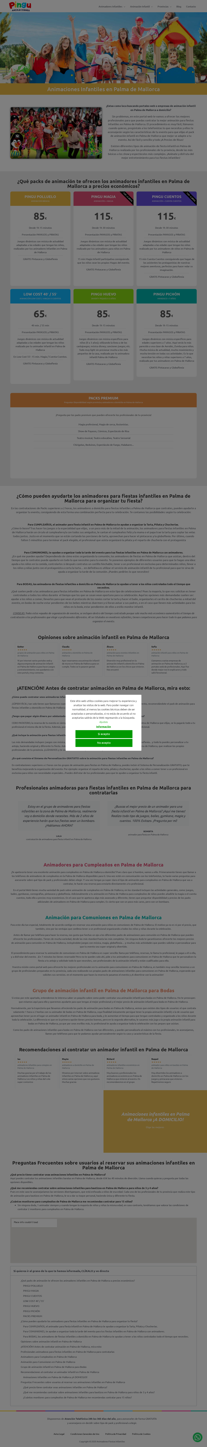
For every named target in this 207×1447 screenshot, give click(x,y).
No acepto (104, 742)
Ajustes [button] (103, 722)
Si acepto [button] (104, 734)
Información (103, 726)
